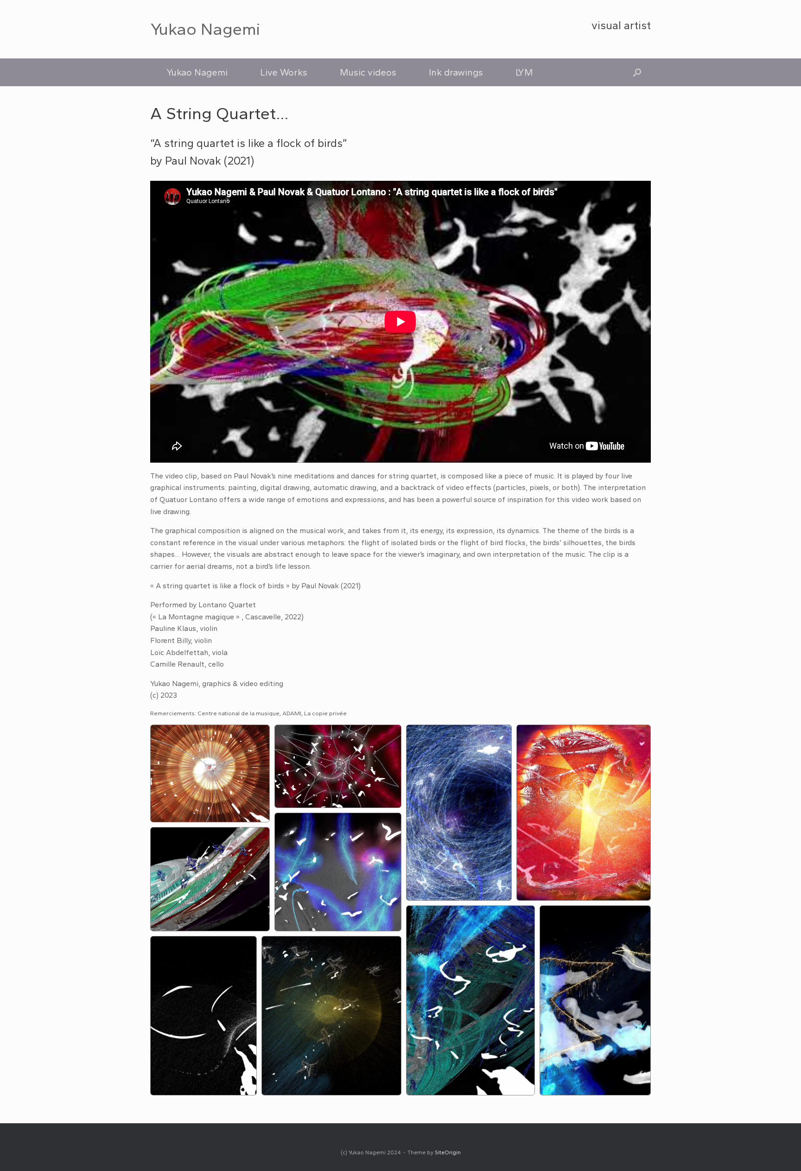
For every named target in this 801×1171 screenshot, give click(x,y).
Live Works (283, 72)
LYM (524, 72)
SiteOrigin (448, 1152)
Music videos (368, 72)
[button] (637, 72)
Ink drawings (456, 72)
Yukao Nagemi (197, 72)
